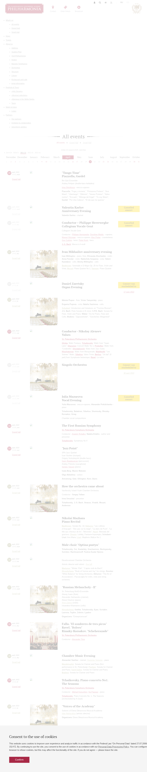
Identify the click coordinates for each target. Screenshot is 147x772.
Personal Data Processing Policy (113, 746)
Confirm (19, 759)
